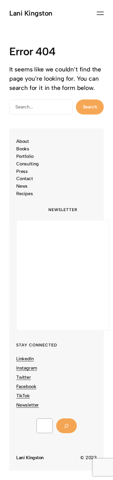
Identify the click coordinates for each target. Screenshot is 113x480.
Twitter (23, 377)
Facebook (26, 386)
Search (90, 107)
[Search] (66, 425)
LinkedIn (25, 358)
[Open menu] (100, 13)
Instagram (26, 368)
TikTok (23, 395)
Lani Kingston (30, 13)
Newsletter (27, 405)
